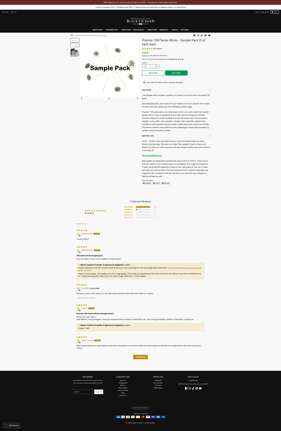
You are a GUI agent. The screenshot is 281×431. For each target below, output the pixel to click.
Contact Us (193, 380)
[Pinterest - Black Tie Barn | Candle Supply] (205, 35)
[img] (81, 230)
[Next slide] (137, 98)
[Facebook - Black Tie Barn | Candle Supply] (194, 35)
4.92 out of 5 (101, 210)
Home (71, 35)
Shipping (145, 56)
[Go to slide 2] (110, 98)
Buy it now (176, 73)
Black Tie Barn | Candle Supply (143, 423)
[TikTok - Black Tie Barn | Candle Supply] (201, 35)
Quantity (145, 63)
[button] (147, 48)
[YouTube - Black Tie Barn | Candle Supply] (209, 35)
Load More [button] (140, 357)
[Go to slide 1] (108, 98)
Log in (257, 12)
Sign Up (98, 391)
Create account (265, 12)
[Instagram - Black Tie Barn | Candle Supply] (198, 35)
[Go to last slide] (81, 98)
